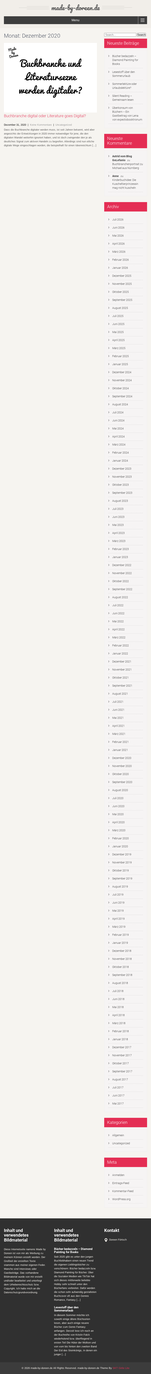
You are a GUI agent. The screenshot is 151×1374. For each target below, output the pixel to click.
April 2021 (118, 725)
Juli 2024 (117, 412)
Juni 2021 (118, 709)
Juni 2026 (118, 227)
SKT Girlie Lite (121, 1368)
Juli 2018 (117, 991)
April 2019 (118, 918)
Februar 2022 (120, 645)
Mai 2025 (118, 332)
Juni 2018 (118, 999)
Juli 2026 (117, 219)
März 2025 (118, 348)
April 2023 (118, 533)
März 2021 (118, 733)
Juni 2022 (118, 613)
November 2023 (122, 476)
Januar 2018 (120, 1039)
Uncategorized (63, 124)
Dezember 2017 (121, 1047)
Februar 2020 (120, 838)
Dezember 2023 (121, 468)
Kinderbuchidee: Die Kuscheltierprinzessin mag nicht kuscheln (125, 183)
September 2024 (122, 396)
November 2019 (122, 862)
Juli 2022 (117, 605)
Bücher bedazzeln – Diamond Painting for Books (125, 59)
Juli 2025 (117, 316)
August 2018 (120, 983)
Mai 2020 (118, 814)
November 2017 (122, 1055)
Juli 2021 (117, 701)
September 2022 (122, 589)
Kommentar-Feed (123, 1191)
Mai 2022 (118, 621)
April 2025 (118, 340)
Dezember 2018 (121, 950)
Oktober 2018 (120, 966)
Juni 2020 (118, 806)
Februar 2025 (120, 356)
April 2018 (118, 1015)
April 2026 (118, 243)
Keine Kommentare (41, 124)
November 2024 (122, 380)
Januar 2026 (120, 267)
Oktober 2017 (120, 1063)
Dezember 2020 (121, 758)
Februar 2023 (120, 549)
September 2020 (122, 782)
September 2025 (122, 299)
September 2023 (122, 492)
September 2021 (122, 685)
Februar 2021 (120, 741)
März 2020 (118, 830)
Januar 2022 (120, 653)
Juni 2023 (118, 516)
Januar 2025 (120, 364)
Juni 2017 (118, 1095)
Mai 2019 (118, 910)
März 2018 (118, 1023)
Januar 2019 (120, 942)
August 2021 (120, 693)
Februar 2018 (120, 1031)
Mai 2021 (118, 717)
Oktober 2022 (120, 581)
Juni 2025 (118, 324)
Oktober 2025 (120, 291)
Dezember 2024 (121, 372)
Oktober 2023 (120, 484)
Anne (115, 176)
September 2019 (122, 878)
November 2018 (122, 958)
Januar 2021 (120, 749)
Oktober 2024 (120, 388)
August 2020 (120, 790)
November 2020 (122, 766)
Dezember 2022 (121, 565)
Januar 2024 (120, 460)
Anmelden (118, 1175)
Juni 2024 (118, 420)
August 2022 (120, 597)
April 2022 (118, 629)
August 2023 (120, 500)
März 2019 (118, 926)
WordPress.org (121, 1199)
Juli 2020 (117, 798)
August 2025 (120, 307)
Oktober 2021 (120, 677)
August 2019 (120, 886)
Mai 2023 (118, 524)
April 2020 (118, 822)
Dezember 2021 (121, 661)
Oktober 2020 (120, 774)
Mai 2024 (118, 428)
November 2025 (122, 283)
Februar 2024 (120, 452)
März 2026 (118, 251)
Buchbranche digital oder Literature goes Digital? (45, 115)
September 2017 (122, 1071)
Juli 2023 (117, 508)
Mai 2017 (118, 1103)
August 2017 (120, 1079)
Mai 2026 (118, 235)
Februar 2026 (120, 259)
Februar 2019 (120, 934)
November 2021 (122, 669)
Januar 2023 (120, 557)
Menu (75, 20)
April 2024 (118, 436)
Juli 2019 (117, 894)
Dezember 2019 (121, 854)
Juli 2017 (117, 1087)
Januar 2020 (120, 846)
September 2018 (122, 975)
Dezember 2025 (121, 275)
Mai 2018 (118, 1007)
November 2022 (122, 573)
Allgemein (118, 1135)
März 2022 (118, 637)
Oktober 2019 (120, 870)
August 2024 (120, 404)
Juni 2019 (118, 902)
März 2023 (118, 541)
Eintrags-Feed (120, 1183)
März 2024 (118, 444)
